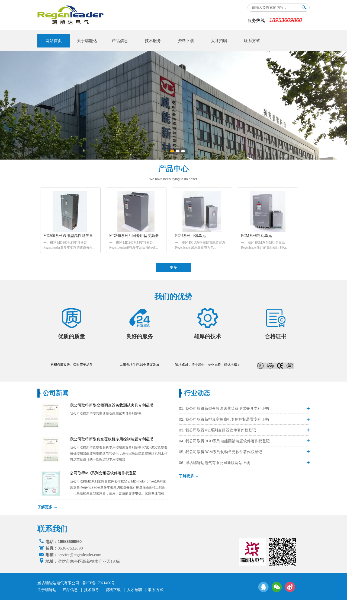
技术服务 (153, 41)
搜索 (304, 8)
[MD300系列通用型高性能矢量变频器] (70, 231)
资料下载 (186, 41)
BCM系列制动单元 (256, 236)
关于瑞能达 (87, 41)
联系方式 (252, 41)
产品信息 (120, 41)
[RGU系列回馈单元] (202, 231)
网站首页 (54, 41)
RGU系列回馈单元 (190, 236)
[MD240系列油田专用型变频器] (136, 231)
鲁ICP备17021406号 (98, 583)
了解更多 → (47, 507)
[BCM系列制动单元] (267, 231)
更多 (173, 267)
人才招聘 (219, 41)
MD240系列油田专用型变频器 (134, 236)
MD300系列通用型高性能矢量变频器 (73, 236)
